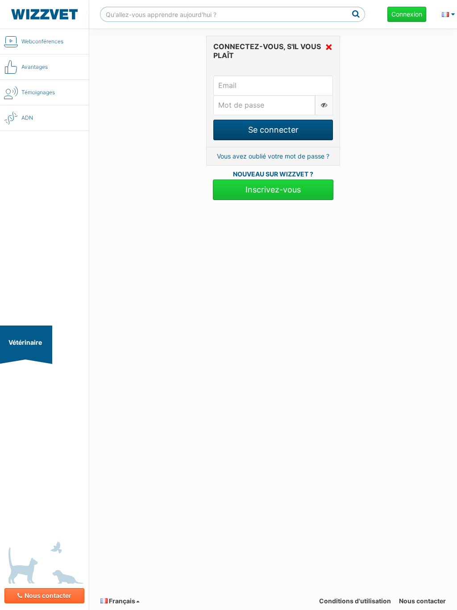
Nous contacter (48, 595)
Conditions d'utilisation (355, 601)
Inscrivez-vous (273, 189)
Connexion (406, 14)
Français (121, 601)
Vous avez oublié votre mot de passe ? (273, 156)
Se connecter (273, 129)
